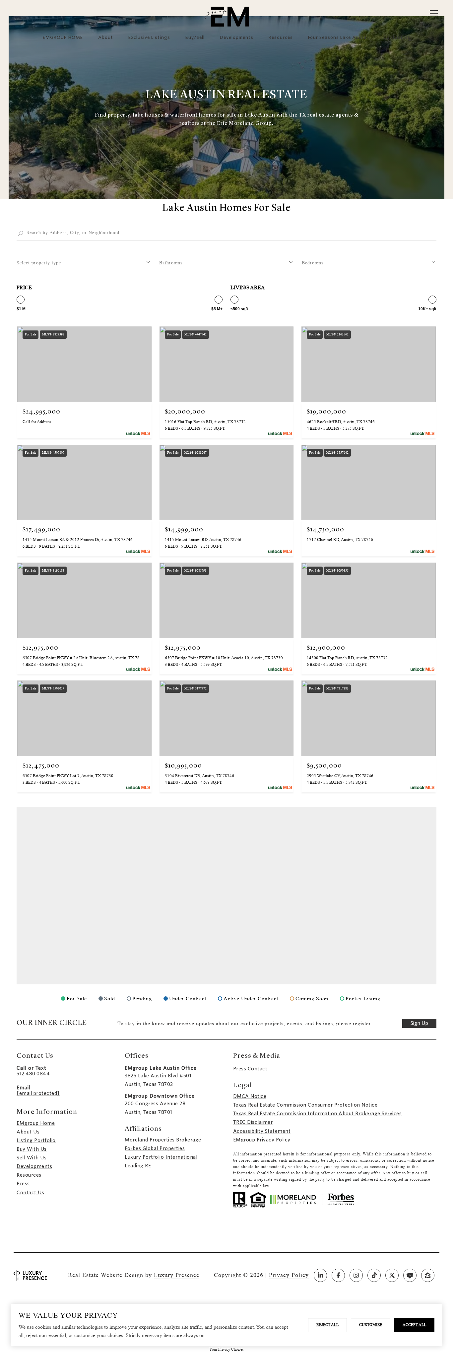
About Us (28, 1132)
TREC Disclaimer (253, 1122)
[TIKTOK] (374, 1275)
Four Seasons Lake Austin (338, 37)
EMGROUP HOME (63, 37)
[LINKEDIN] (320, 1275)
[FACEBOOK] (338, 1275)
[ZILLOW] (427, 1275)
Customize (370, 1324)
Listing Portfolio (36, 1140)
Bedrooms (312, 263)
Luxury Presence (176, 1275)
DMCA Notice (250, 1096)
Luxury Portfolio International (161, 1157)
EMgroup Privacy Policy (262, 1139)
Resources (281, 37)
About (105, 37)
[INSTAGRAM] (356, 1275)
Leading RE (138, 1165)
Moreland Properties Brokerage (163, 1139)
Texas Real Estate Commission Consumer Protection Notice (305, 1105)
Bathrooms (170, 263)
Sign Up (419, 1023)
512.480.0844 (33, 1073)
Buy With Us (32, 1149)
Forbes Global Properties (155, 1148)
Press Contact (250, 1068)
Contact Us (30, 1192)
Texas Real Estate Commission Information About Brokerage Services (317, 1113)
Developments (236, 37)
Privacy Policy (289, 1275)
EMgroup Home (36, 1123)
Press (23, 1183)
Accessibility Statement (262, 1131)
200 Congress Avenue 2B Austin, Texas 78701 (155, 1107)
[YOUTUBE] (410, 1275)
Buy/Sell (195, 37)
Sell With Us (31, 1157)
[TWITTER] (392, 1275)
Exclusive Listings (149, 37)
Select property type (39, 263)
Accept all (414, 1324)
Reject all (327, 1324)
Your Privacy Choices (226, 1349)
